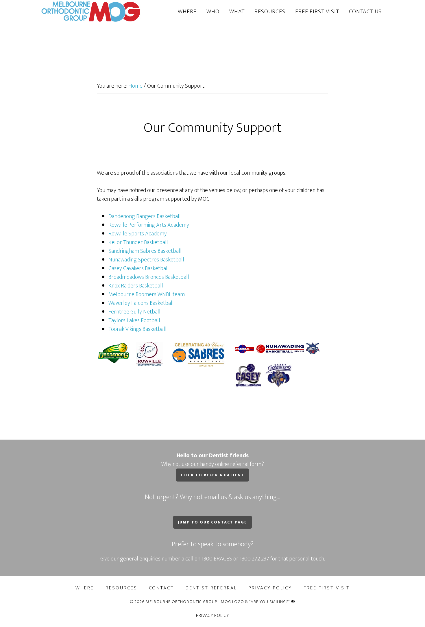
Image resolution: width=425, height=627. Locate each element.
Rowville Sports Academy (137, 234)
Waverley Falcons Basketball (141, 303)
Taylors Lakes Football (134, 320)
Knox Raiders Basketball (135, 286)
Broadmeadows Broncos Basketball (148, 277)
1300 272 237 (255, 559)
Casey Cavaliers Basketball (138, 268)
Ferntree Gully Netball (134, 312)
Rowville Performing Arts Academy (148, 225)
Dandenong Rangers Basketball (144, 216)
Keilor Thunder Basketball (138, 242)
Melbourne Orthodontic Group (91, 11)
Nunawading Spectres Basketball (146, 260)
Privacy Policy (212, 615)
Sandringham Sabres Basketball (145, 251)
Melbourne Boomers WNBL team (146, 294)
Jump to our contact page (212, 522)
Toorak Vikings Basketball (137, 329)
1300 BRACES (217, 559)
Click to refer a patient (212, 475)
